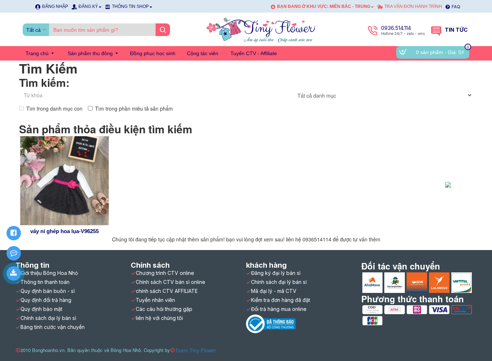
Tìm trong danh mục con (54, 108)
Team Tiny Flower (195, 350)
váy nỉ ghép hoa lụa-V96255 (64, 231)
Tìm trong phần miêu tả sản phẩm (134, 108)
